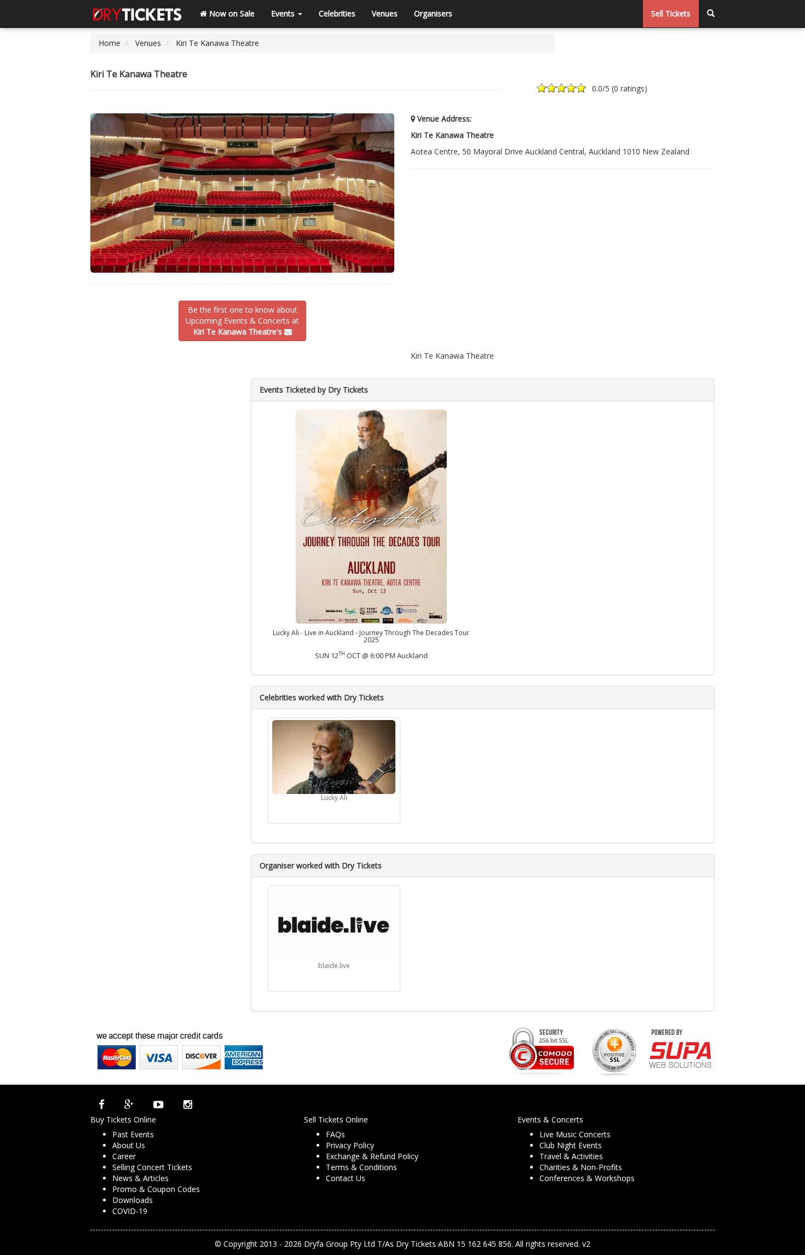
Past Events (133, 1134)
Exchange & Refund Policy (372, 1156)
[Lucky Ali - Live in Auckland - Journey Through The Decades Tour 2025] (370, 515)
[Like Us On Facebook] (101, 1104)
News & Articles (140, 1178)
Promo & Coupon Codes (156, 1189)
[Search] (711, 13)
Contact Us (345, 1178)
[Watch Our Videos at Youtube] (158, 1104)
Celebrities (337, 13)
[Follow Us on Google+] (129, 1104)
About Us (128, 1145)
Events (284, 13)
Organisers (433, 13)
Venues (385, 13)
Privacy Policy (350, 1145)
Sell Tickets (671, 13)
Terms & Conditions (361, 1167)
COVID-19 (129, 1211)
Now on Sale (231, 13)
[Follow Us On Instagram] (187, 1104)
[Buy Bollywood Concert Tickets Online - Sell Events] (137, 13)
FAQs (335, 1134)
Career (124, 1156)
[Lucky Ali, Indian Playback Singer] (334, 757)
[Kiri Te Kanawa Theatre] (242, 193)
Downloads (132, 1200)
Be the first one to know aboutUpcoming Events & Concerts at (242, 320)
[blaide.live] (334, 925)
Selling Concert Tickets (152, 1167)
